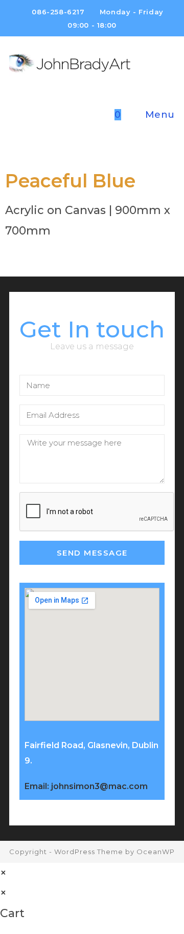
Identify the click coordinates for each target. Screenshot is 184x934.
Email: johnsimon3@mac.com (86, 786)
